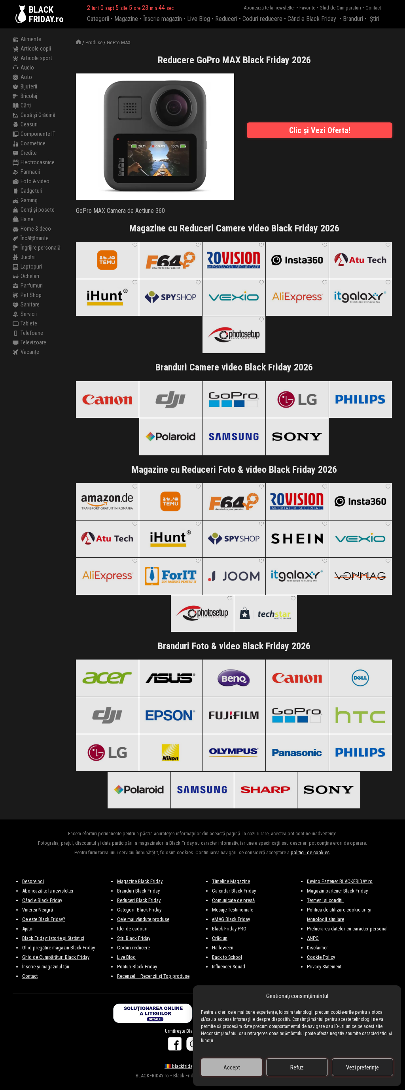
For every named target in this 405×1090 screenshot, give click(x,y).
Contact (373, 8)
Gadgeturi (31, 191)
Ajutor (28, 929)
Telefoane (32, 333)
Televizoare (33, 342)
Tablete (29, 323)
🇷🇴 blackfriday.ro (182, 1066)
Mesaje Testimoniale (232, 910)
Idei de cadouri (132, 929)
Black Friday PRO (229, 929)
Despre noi (33, 881)
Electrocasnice (38, 162)
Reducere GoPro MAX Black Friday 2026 (234, 60)
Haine (27, 219)
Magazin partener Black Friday (337, 891)
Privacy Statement (324, 967)
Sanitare (30, 304)
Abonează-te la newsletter (269, 8)
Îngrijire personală (41, 247)
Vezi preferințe (362, 1067)
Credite (29, 153)
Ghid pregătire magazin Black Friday (58, 948)
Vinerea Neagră (37, 910)
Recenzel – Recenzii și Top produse (153, 976)
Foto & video (35, 181)
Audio (27, 67)
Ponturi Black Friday (137, 967)
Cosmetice (33, 143)
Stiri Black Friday (133, 938)
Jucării (28, 257)
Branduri (353, 19)
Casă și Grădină (38, 115)
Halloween (222, 948)
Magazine (126, 19)
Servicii (29, 314)
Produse (93, 42)
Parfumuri (32, 285)
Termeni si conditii (325, 900)
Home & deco (36, 229)
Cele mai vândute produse (143, 919)
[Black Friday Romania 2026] (22, 14)
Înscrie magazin (162, 19)
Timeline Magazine (231, 881)
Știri (374, 19)
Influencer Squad (228, 967)
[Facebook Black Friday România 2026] (176, 1047)
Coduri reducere (262, 19)
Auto (26, 77)
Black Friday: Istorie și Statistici (53, 938)
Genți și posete (38, 210)
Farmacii (30, 172)
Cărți (26, 105)
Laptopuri (31, 266)
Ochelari (30, 276)
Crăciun (219, 938)
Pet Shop (31, 295)
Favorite (307, 8)
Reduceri (226, 19)
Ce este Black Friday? (43, 919)
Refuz (297, 1067)
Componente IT (38, 134)
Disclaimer (317, 948)
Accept (231, 1067)
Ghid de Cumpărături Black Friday (55, 957)
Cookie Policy (321, 957)
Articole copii (36, 48)
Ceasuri (29, 124)
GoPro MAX (119, 42)
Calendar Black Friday (234, 891)
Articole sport (36, 58)
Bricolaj (29, 96)
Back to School (227, 957)
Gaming (29, 200)
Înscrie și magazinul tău (45, 967)
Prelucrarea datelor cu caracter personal (347, 929)
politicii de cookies (310, 852)
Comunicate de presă (233, 900)
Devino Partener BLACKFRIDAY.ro (340, 881)
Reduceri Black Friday (139, 900)
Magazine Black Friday (140, 881)
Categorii (98, 19)
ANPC (313, 938)
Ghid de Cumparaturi (340, 8)
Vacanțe (30, 352)
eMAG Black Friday (231, 919)
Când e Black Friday (312, 19)
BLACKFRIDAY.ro (46, 14)
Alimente (31, 39)
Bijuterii (29, 86)
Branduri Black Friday (138, 891)
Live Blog (198, 19)
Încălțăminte (35, 238)
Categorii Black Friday (139, 910)
